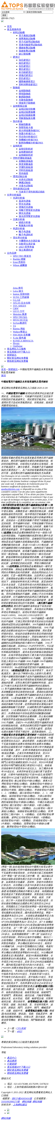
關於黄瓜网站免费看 (17, 1070)
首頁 (3, 369)
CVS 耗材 (21, 1028)
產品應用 (11, 1061)
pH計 (19, 1031)
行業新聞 (11, 1064)
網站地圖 (26, 1101)
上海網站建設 (20, 1104)
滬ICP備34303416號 (22, 1098)
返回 (3, 375)
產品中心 (11, 1058)
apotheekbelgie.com (10, 489)
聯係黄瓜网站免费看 (17, 1073)
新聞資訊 (13, 369)
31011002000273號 (10, 1101)
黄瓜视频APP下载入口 (18, 1067)
